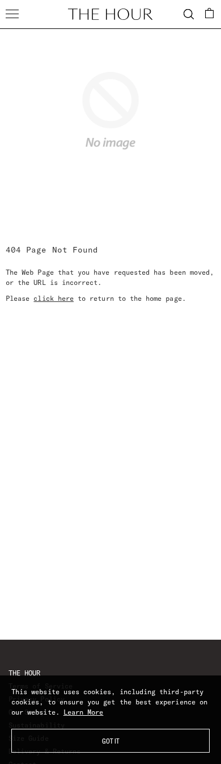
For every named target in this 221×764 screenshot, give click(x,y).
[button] (209, 13)
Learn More (83, 712)
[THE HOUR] (110, 14)
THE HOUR (24, 673)
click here (53, 298)
